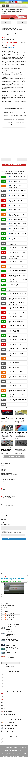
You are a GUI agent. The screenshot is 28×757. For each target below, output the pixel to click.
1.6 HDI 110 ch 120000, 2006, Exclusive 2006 (16, 386)
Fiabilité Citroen (7, 686)
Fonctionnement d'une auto (11, 725)
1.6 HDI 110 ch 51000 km (16, 210)
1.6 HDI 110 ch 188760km (16, 176)
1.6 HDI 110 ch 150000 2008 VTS (16, 326)
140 (8, 619)
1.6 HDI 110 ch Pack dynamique (16, 270)
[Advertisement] (14, 142)
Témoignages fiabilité (9, 708)
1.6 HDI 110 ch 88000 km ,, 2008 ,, (17, 376)
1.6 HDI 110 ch (13, 181)
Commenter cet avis (14, 119)
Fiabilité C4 (5, 607)
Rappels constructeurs (9, 714)
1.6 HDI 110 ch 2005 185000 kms (16, 339)
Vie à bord (5, 603)
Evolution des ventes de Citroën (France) (12, 656)
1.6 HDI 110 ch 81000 (14, 367)
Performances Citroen (8, 674)
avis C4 (5, 599)
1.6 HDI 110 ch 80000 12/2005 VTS (17, 321)
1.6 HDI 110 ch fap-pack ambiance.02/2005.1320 (14, 331)
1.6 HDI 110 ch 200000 (14, 316)
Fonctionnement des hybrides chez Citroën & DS (12, 649)
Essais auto (6, 696)
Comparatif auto (8, 699)
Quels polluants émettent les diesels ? (20, 417)
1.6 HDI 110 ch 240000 (14, 261)
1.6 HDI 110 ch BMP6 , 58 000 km (17, 289)
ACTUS (24, 6)
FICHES (12, 6)
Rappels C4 (5, 609)
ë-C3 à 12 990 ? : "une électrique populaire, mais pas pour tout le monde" (11, 633)
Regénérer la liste (14, 456)
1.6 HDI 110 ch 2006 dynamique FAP (17, 266)
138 (8, 617)
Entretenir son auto (9, 722)
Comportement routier (9, 605)
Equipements (6, 611)
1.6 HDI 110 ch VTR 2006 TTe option (17, 381)
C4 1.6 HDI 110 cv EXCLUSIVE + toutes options (16, 285)
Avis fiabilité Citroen (9, 739)
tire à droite (11, 47)
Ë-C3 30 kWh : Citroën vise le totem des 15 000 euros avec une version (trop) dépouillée (12, 640)
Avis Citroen (6, 683)
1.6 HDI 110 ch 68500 (15, 219)
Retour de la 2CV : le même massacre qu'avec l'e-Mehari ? (12, 628)
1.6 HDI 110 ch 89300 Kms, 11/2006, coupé (16, 201)
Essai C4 (5, 595)
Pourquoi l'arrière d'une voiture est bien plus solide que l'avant (7, 449)
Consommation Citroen (9, 680)
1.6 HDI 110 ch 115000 (14, 358)
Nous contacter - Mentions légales (14, 750)
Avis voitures (7, 693)
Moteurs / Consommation (9, 601)
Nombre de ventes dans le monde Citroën (12, 644)
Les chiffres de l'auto (9, 731)
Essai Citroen (6, 677)
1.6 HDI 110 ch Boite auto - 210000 (17, 349)
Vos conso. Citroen (8, 742)
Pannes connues (8, 711)
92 (8, 613)
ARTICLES (18, 6)
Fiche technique (7, 597)
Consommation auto (9, 702)
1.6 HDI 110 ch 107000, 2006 (15, 252)
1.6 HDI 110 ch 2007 (13, 344)
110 (9, 615)
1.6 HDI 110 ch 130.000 (14, 404)
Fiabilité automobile (9, 705)
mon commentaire (14, 538)
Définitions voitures (9, 728)
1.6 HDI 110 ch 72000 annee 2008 (17, 390)
